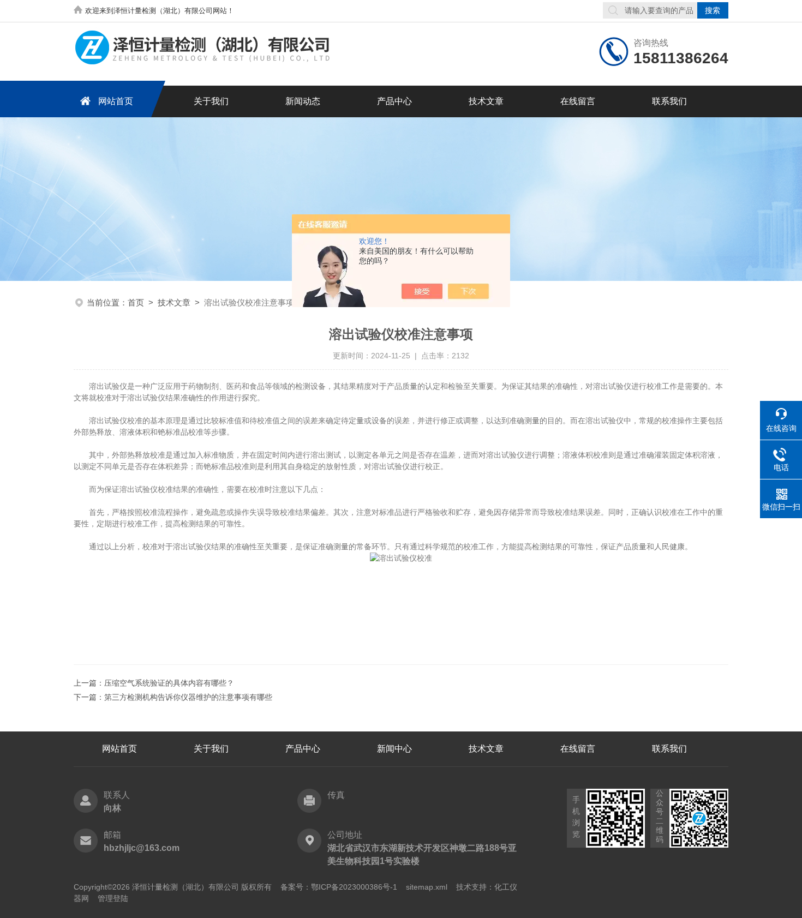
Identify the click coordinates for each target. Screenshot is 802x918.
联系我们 (669, 101)
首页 (136, 302)
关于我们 (211, 101)
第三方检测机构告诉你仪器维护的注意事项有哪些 (188, 697)
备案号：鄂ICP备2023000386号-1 (338, 887)
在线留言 (577, 101)
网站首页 (115, 101)
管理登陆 (113, 898)
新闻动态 (302, 101)
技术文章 (486, 101)
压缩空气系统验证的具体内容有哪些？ (169, 683)
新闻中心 (394, 748)
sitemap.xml (426, 887)
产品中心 (394, 101)
